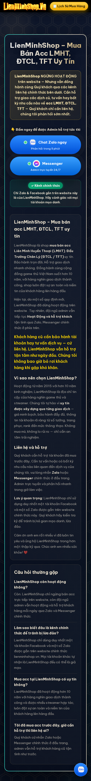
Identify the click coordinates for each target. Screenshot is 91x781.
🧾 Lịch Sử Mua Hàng (69, 6)
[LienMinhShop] (25, 6)
